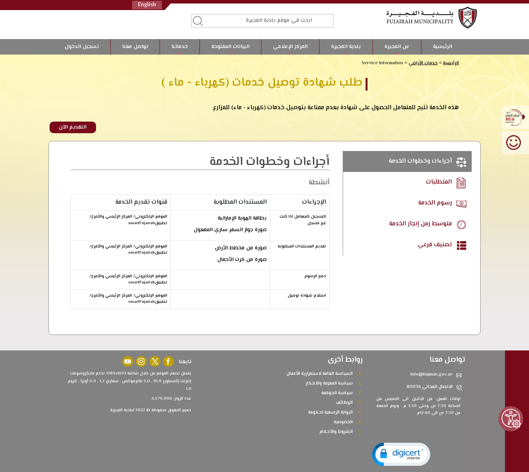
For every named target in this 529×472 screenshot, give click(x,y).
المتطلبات (439, 182)
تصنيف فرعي (435, 245)
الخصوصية (343, 422)
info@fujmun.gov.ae (431, 375)
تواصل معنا (135, 46)
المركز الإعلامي (290, 46)
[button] (401, 454)
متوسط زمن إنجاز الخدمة (421, 224)
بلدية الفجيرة (346, 46)
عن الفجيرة (397, 46)
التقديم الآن (72, 127)
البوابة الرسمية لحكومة (330, 412)
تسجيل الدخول (82, 46)
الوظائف (344, 403)
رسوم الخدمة (435, 203)
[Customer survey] (515, 142)
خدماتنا (180, 46)
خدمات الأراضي (423, 63)
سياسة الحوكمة (337, 393)
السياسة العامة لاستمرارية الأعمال (320, 374)
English (147, 5)
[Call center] (515, 117)
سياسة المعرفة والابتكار (329, 383)
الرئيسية (442, 46)
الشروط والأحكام (336, 432)
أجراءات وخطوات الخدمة (421, 161)
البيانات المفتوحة (230, 46)
